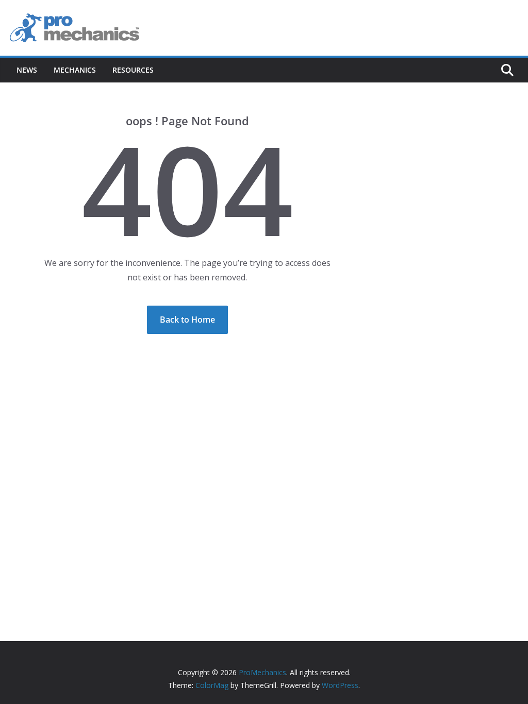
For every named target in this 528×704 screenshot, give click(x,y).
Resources (133, 70)
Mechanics (75, 70)
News (26, 70)
